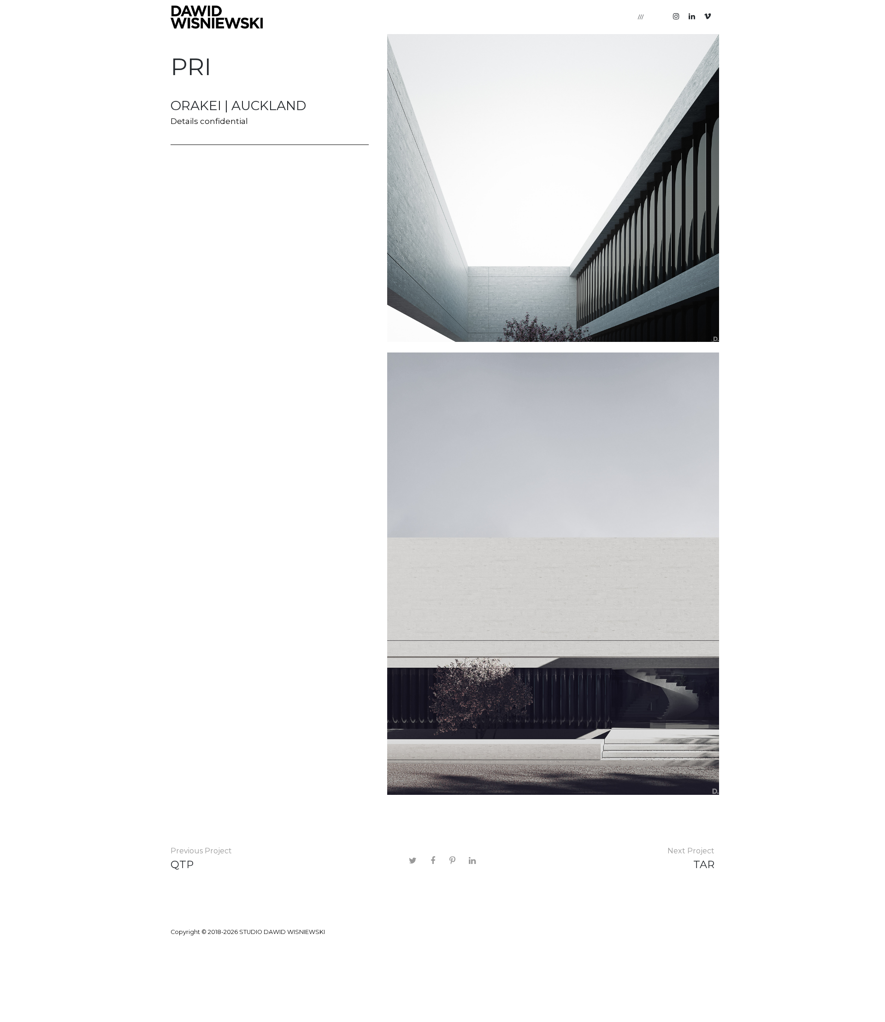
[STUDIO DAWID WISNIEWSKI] (217, 17)
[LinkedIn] (692, 16)
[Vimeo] (707, 16)
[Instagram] (676, 16)
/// (641, 16)
